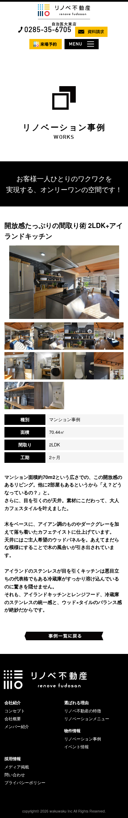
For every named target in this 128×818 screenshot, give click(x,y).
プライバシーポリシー (24, 782)
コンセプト (14, 711)
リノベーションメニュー (86, 718)
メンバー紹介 (16, 726)
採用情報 (12, 758)
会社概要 (12, 718)
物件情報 (72, 730)
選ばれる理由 (76, 702)
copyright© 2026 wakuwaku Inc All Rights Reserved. (64, 811)
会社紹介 (12, 702)
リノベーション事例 (82, 739)
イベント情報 (76, 747)
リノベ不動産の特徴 (82, 711)
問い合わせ (14, 775)
